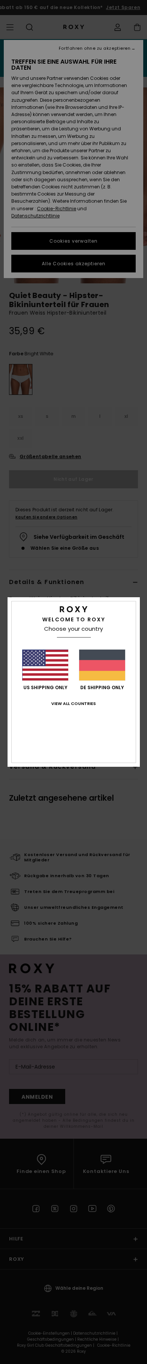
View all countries (73, 703)
